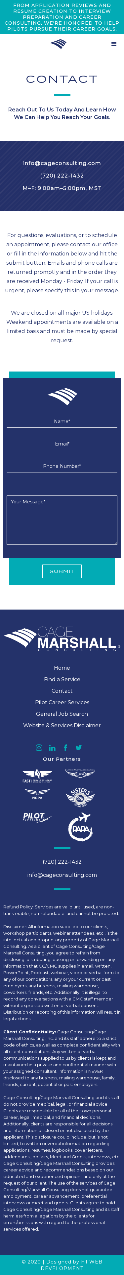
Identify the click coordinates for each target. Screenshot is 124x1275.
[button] (114, 44)
